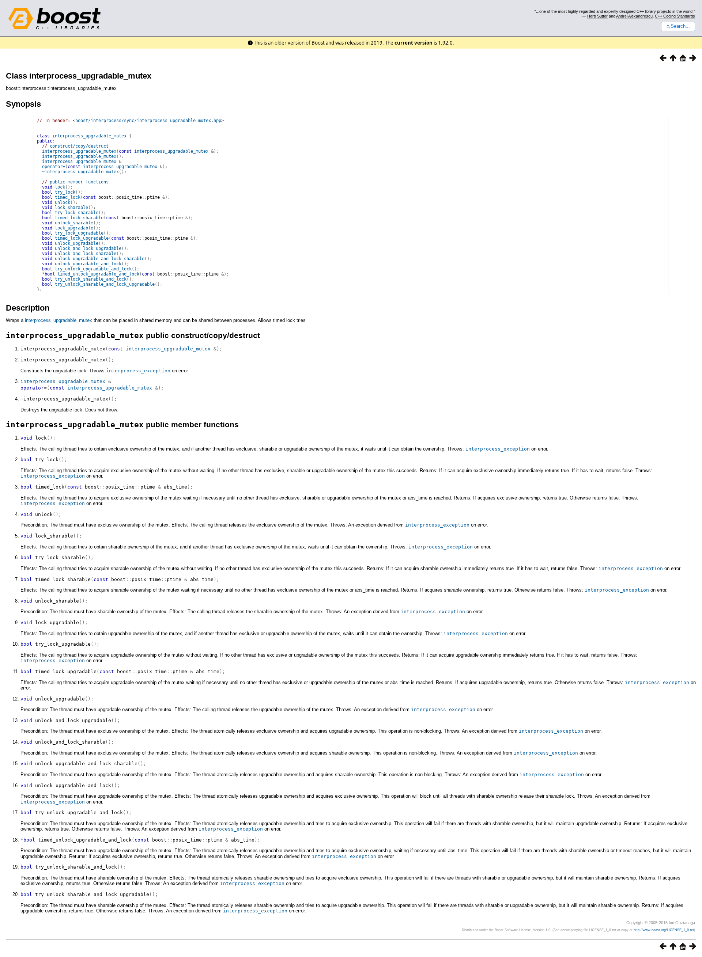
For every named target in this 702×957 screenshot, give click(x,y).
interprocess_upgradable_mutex (89, 135)
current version (414, 42)
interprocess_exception (138, 370)
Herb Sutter (597, 16)
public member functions (79, 182)
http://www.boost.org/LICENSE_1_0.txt (664, 930)
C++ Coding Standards (675, 16)
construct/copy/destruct (79, 146)
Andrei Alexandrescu (634, 16)
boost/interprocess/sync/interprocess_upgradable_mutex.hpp (148, 120)
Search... (680, 26)
